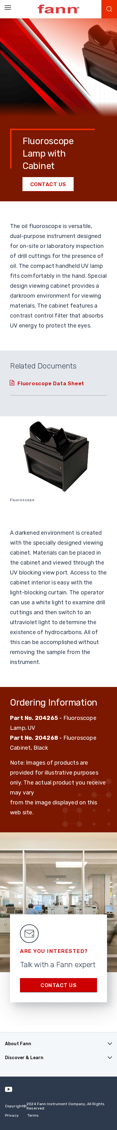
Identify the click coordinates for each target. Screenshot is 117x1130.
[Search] (109, 9)
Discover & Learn (24, 1057)
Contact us (58, 985)
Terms (33, 1115)
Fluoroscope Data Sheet (50, 383)
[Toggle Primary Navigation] (8, 8)
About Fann (18, 1043)
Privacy (12, 1115)
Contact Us (48, 184)
